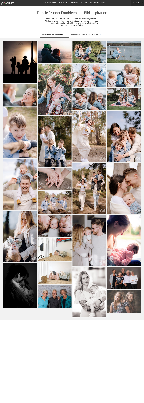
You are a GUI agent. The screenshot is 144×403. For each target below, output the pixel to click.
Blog (103, 3)
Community (94, 3)
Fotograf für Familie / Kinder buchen (85, 35)
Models (84, 3)
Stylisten (74, 3)
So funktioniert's (49, 3)
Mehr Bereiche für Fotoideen (53, 35)
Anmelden (138, 3)
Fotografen (63, 3)
